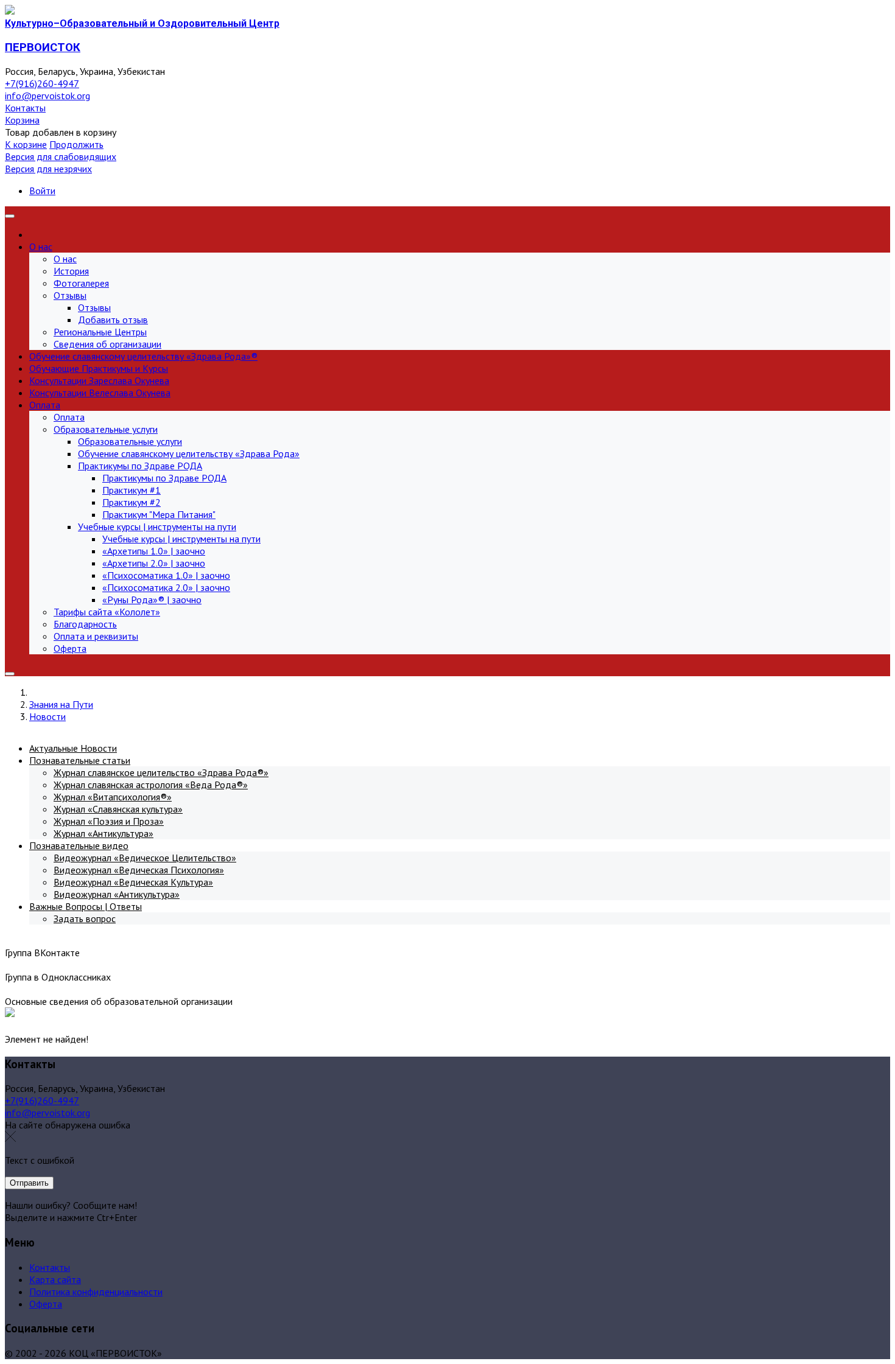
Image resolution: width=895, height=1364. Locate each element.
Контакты (25, 108)
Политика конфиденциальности (96, 1291)
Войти (42, 190)
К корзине (26, 144)
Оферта (45, 1304)
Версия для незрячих (48, 169)
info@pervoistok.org (47, 95)
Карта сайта (55, 1279)
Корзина (22, 120)
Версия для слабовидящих (60, 156)
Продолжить (76, 144)
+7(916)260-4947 (42, 83)
